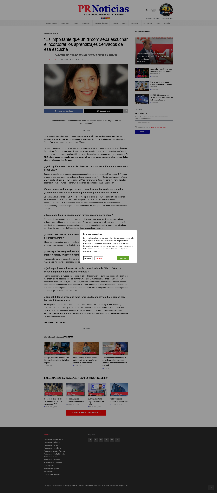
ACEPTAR (123, 258)
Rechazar (99, 258)
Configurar (87, 258)
